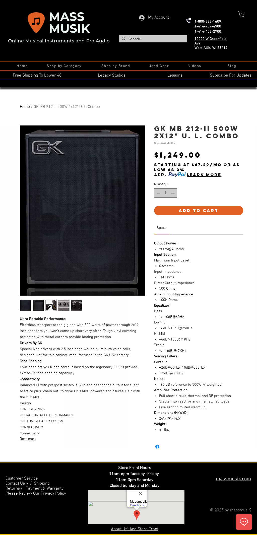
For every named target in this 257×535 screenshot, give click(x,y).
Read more (28, 439)
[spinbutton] (165, 193)
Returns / (16, 488)
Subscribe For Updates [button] (230, 75)
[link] (161, 228)
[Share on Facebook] (157, 447)
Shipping (42, 483)
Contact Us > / (20, 483)
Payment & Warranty (44, 488)
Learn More (204, 174)
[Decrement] (158, 193)
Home (25, 106)
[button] (241, 14)
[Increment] (173, 193)
